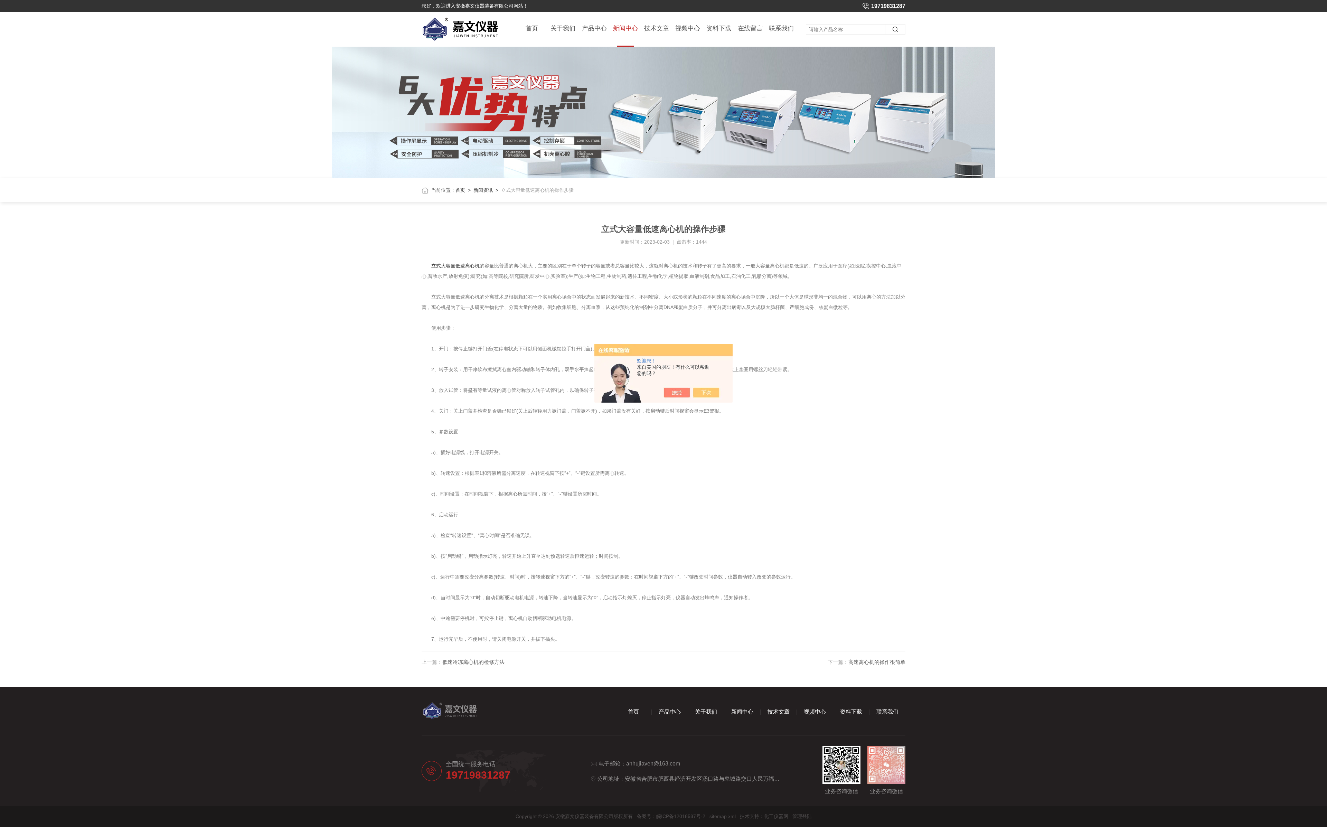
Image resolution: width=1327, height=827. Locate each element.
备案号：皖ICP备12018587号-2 (671, 816)
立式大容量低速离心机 (455, 266)
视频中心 (687, 28)
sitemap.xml (722, 816)
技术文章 (656, 28)
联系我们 (781, 28)
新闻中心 (625, 28)
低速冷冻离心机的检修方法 (473, 662)
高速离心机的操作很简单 (876, 662)
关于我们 (562, 28)
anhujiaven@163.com (653, 764)
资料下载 (718, 28)
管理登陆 (802, 816)
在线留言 (750, 28)
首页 (532, 28)
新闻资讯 (483, 190)
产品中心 (594, 28)
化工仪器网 (776, 816)
